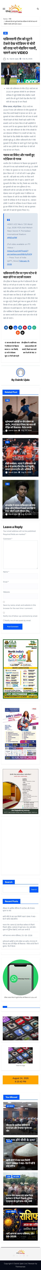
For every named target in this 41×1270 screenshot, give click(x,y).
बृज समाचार (10, 1106)
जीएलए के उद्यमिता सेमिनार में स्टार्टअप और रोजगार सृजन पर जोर (19, 1128)
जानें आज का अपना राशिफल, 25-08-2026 (17, 935)
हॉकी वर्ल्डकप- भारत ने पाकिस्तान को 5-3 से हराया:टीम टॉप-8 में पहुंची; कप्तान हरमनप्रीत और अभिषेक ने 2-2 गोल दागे (20, 468)
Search (9, 882)
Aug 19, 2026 (26, 472)
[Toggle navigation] (4, 8)
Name (6, 572)
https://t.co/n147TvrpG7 (17, 251)
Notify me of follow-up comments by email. (20, 616)
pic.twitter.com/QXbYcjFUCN (19, 254)
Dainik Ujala (14, 59)
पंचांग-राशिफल (11, 1212)
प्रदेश (8, 1176)
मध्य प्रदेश (16, 1176)
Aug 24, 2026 (26, 430)
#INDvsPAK (12, 237)
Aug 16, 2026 (26, 514)
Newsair (31, 1263)
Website (6, 592)
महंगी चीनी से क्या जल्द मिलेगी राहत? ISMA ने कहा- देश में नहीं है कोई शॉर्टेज (20, 1163)
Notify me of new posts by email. (18, 620)
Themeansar (20, 1266)
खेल (5, 33)
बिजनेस (9, 1141)
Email (6, 582)
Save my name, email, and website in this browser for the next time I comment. (19, 606)
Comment (7, 539)
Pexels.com (20, 1038)
